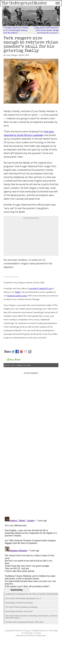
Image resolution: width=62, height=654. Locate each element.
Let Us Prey (26, 365)
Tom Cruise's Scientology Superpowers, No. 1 (23, 598)
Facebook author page (17, 295)
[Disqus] (31, 478)
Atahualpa (41, 635)
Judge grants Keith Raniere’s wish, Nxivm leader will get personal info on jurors (46, 30)
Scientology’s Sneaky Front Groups (19, 603)
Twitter (18, 292)
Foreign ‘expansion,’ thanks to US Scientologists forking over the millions (16, 30)
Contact (37, 633)
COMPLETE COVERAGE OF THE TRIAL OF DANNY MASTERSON (31, 594)
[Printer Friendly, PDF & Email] (13, 361)
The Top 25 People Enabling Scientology (21, 607)
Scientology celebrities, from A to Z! (18, 611)
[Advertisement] (31, 237)
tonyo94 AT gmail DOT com (40, 288)
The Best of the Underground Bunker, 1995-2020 (24, 622)
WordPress (30, 635)
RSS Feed (28, 633)
